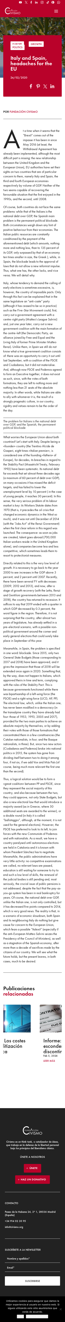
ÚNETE (33, 1168)
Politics (17, 47)
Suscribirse (32, 1281)
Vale (20, 1316)
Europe (17, 44)
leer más (17, 1061)
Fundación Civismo (24, 112)
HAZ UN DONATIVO (33, 1179)
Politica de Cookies (37, 1316)
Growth (36, 44)
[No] (60, 1309)
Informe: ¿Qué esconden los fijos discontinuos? (30, 1046)
